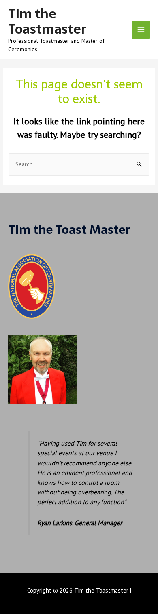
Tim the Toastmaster (47, 21)
